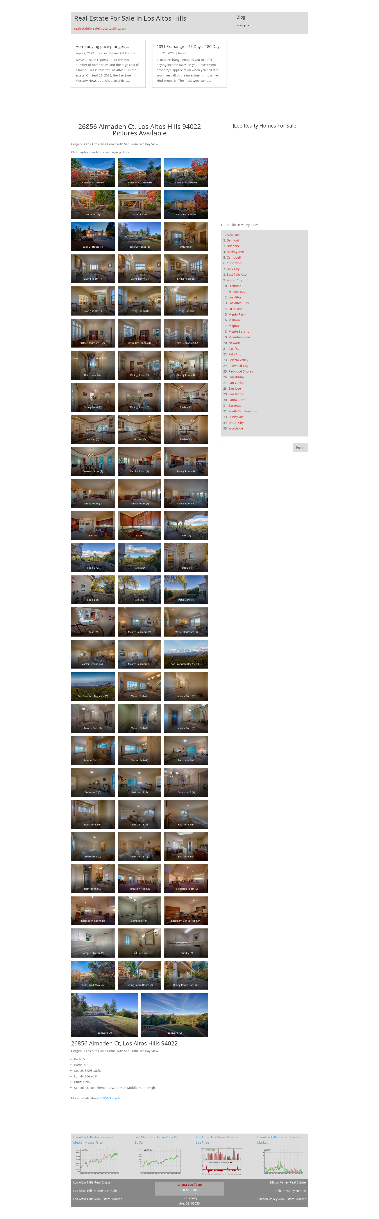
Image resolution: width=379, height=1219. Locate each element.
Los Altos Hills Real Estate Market (97, 1199)
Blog (240, 17)
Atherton (233, 234)
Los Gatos (236, 309)
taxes (182, 53)
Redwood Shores (241, 371)
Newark (234, 343)
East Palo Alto (237, 274)
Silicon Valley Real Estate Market (282, 1199)
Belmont (233, 240)
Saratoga (235, 405)
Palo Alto (235, 354)
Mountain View (239, 337)
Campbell (234, 257)
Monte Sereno (239, 331)
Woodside (236, 428)
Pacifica (234, 348)
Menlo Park (237, 314)
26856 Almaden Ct (113, 1098)
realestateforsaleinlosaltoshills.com (100, 28)
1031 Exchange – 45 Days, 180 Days (189, 46)
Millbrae (235, 320)
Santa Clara (237, 400)
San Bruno (236, 377)
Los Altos (235, 297)
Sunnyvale (236, 417)
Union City (236, 423)
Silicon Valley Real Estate (288, 1182)
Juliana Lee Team (189, 1184)
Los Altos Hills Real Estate (92, 1182)
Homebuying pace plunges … (102, 46)
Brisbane (233, 246)
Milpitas (234, 326)
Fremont (235, 286)
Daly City (233, 269)
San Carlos (236, 383)
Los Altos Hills (239, 303)
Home (242, 26)
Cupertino (234, 263)
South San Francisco (243, 411)
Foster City (234, 280)
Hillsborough (238, 291)
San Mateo (236, 394)
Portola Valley (238, 360)
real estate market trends (116, 53)
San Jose (235, 388)
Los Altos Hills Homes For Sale (95, 1191)
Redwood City (238, 366)
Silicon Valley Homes (291, 1191)
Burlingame (235, 252)
